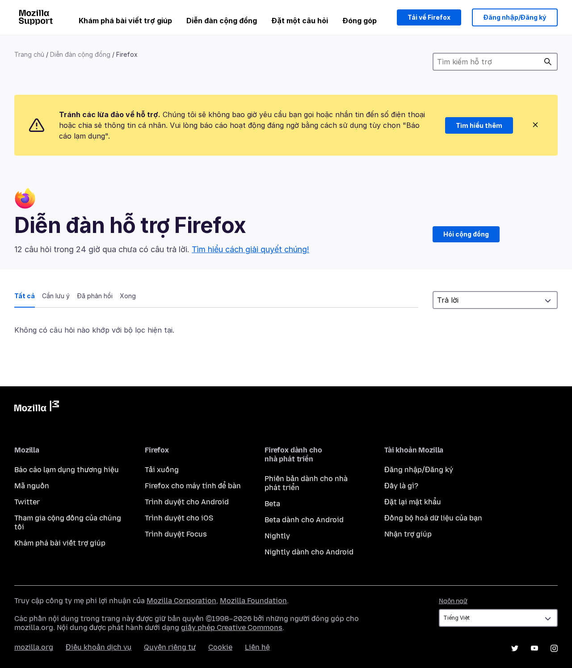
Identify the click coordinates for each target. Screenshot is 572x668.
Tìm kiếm (548, 62)
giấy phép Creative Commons (231, 627)
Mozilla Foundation (253, 600)
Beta (272, 503)
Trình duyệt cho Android (187, 502)
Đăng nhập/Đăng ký (515, 17)
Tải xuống (162, 469)
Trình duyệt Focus (176, 534)
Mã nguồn (31, 486)
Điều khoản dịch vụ (98, 647)
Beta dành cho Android (304, 520)
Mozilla (36, 408)
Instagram (554, 648)
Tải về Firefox (429, 17)
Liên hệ (257, 647)
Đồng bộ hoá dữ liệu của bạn (433, 518)
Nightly (277, 536)
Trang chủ (29, 54)
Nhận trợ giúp (408, 534)
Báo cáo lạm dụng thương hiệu (66, 469)
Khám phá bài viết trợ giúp (125, 20)
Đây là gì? (401, 486)
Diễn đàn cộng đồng (221, 20)
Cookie (220, 647)
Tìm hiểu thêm (479, 125)
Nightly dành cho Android (309, 552)
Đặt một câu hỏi (299, 20)
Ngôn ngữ (453, 601)
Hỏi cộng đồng (466, 234)
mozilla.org (33, 647)
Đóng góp (359, 20)
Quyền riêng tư (170, 647)
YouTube (534, 648)
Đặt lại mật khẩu (412, 502)
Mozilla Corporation (181, 600)
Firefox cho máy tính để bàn (193, 486)
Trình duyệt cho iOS (179, 518)
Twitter (27, 502)
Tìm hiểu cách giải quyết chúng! (250, 249)
